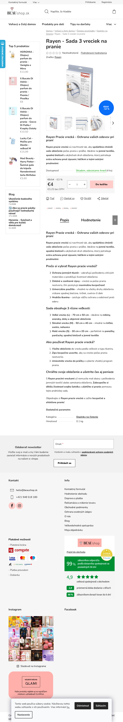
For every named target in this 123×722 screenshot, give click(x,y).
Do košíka (101, 184)
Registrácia (107, 2)
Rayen (58, 57)
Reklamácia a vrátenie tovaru (80, 502)
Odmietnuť (83, 705)
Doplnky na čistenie (87, 417)
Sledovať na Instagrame (33, 666)
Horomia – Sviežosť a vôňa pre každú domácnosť (20, 223)
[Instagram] (19, 505)
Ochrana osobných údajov (78, 512)
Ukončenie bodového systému (20, 200)
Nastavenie (23, 714)
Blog (67, 521)
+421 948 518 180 (26, 497)
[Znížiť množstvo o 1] (69, 184)
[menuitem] (22, 24)
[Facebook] (12, 505)
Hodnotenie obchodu (75, 493)
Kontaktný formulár (18, 2)
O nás (67, 516)
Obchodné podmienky (76, 507)
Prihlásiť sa (64, 463)
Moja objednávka (73, 530)
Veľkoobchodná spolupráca (78, 525)
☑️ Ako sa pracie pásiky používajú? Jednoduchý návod (22, 211)
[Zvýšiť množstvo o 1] (84, 184)
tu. (68, 707)
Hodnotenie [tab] (91, 220)
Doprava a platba (73, 498)
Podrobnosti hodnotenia (94, 53)
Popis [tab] (64, 220)
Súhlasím (101, 705)
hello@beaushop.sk (26, 490)
